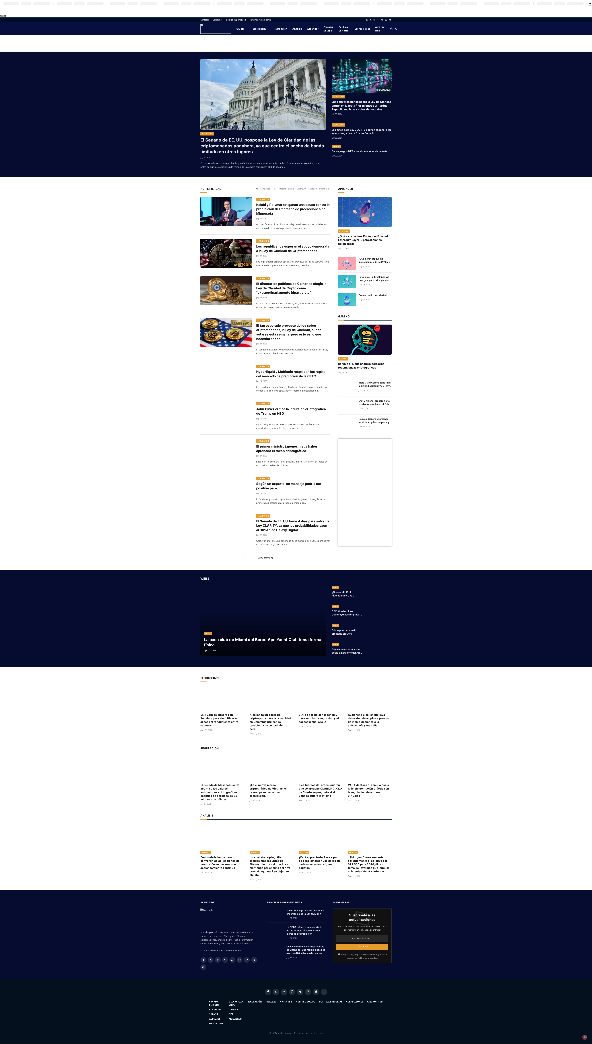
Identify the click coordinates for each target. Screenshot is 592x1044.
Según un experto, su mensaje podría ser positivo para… (288, 486)
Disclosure (217, 19)
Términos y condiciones (260, 19)
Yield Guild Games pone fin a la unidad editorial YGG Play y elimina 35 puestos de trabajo (375, 384)
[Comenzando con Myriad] (347, 299)
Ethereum (301, 188)
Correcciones (362, 28)
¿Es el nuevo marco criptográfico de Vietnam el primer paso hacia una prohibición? (268, 790)
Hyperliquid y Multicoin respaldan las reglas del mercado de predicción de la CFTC (290, 374)
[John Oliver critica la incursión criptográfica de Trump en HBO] (226, 416)
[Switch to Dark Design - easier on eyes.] (391, 28)
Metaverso (265, 188)
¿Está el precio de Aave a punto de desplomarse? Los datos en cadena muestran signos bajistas (320, 862)
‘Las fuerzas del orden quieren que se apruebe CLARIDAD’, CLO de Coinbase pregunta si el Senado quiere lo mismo (320, 790)
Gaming (336, 146)
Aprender (313, 28)
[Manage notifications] (584, 1037)
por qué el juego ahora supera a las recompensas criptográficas (361, 365)
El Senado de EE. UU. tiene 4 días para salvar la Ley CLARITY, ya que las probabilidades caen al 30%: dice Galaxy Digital (292, 525)
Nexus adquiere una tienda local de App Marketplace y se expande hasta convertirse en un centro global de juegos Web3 (374, 420)
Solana (213, 1014)
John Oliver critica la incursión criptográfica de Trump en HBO (291, 411)
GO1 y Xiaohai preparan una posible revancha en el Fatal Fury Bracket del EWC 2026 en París (374, 402)
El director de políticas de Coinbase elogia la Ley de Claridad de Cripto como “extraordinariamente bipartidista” (291, 288)
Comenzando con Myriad (372, 295)
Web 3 (207, 633)
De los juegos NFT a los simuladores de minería (359, 151)
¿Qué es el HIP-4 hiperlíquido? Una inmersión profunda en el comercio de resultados (346, 594)
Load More (264, 557)
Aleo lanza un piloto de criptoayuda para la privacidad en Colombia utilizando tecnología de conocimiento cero (270, 722)
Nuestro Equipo (328, 28)
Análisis (297, 28)
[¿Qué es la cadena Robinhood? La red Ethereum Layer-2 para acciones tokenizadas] (365, 212)
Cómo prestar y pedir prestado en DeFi (344, 632)
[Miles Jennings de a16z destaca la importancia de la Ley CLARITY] (275, 914)
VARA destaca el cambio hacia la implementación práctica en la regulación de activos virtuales (368, 790)
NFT (274, 188)
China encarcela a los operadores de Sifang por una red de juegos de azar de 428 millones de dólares (305, 950)
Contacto (204, 19)
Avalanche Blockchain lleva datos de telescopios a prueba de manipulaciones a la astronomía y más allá (368, 720)
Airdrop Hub (379, 28)
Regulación (280, 28)
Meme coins (324, 188)
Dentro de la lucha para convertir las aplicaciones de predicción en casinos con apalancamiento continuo (220, 862)
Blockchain (259, 28)
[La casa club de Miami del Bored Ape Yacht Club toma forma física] (263, 620)
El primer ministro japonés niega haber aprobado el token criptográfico (286, 448)
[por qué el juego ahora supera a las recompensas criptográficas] (365, 340)
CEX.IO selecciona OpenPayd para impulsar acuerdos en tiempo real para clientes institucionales (346, 613)
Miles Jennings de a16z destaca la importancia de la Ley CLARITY (305, 912)
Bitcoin (291, 188)
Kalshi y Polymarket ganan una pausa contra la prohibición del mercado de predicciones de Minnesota (293, 209)
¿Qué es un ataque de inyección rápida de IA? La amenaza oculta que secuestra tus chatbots (373, 260)
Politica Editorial (344, 28)
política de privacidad (236, 19)
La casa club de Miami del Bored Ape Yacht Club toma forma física (262, 642)
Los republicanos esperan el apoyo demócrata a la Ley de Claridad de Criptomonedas (292, 248)
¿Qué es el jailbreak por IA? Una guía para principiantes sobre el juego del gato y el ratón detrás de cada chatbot (375, 278)
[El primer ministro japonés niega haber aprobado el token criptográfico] (226, 453)
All (257, 188)
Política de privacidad (367, 958)
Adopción (312, 188)
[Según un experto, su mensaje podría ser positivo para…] (226, 490)
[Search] (396, 28)
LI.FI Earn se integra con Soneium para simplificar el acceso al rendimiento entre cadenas (219, 720)
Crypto (240, 28)
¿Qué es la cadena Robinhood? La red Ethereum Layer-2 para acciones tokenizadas (363, 240)
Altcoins (282, 188)
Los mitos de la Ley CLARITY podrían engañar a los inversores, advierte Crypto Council (362, 131)
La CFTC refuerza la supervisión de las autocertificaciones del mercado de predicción (304, 930)
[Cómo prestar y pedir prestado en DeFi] (380, 630)
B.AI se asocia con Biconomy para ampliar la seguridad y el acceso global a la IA (319, 718)
